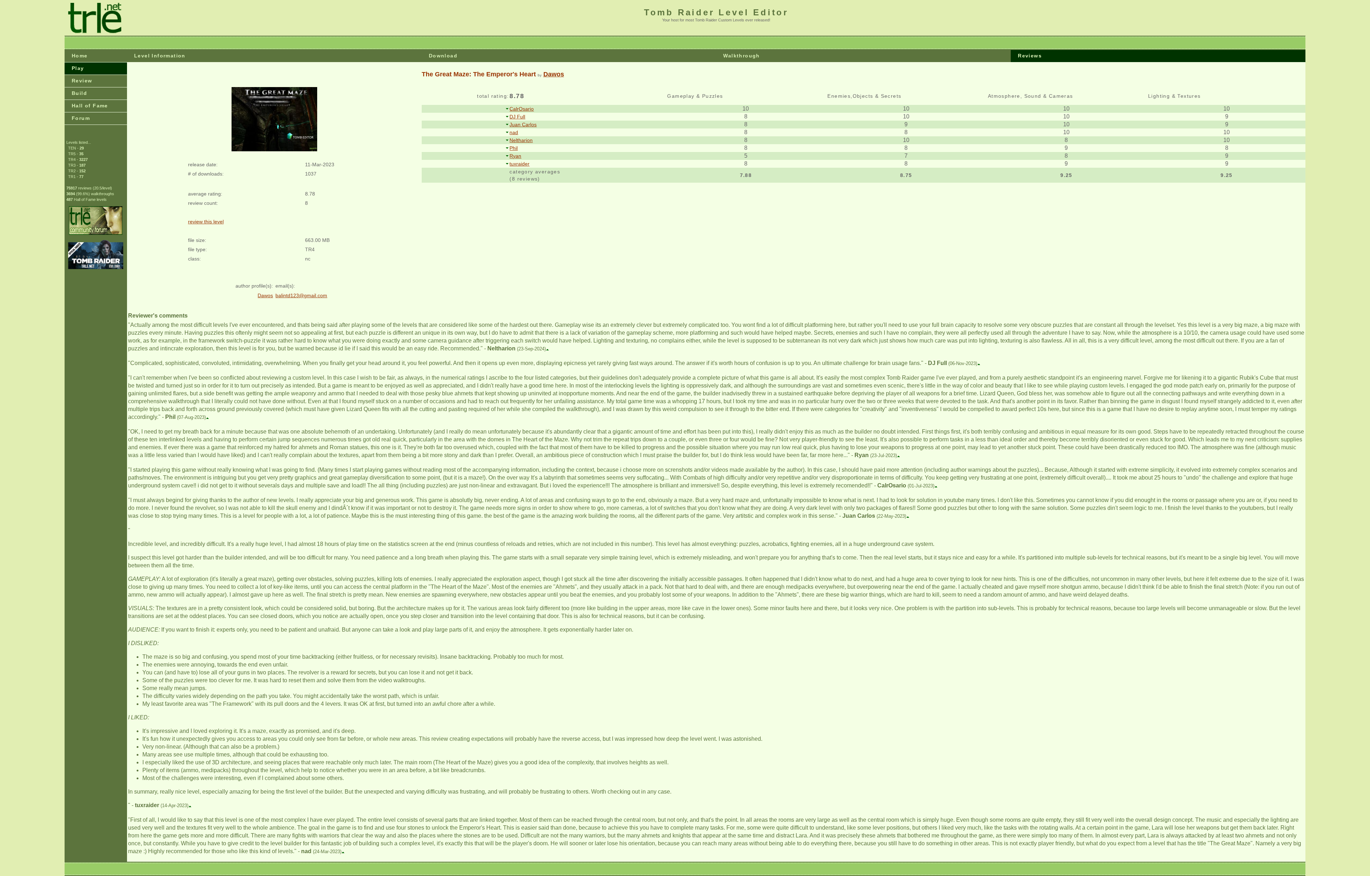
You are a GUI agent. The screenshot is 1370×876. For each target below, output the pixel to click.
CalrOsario (521, 109)
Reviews (1030, 56)
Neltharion (521, 140)
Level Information (160, 56)
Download (443, 56)
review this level (206, 221)
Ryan (515, 156)
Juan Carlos (523, 124)
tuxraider (519, 164)
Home (80, 56)
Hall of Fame (90, 105)
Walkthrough (741, 56)
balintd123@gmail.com (301, 295)
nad (513, 132)
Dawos (553, 74)
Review (82, 80)
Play (78, 68)
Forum (81, 118)
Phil (513, 148)
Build (79, 93)
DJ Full (517, 117)
